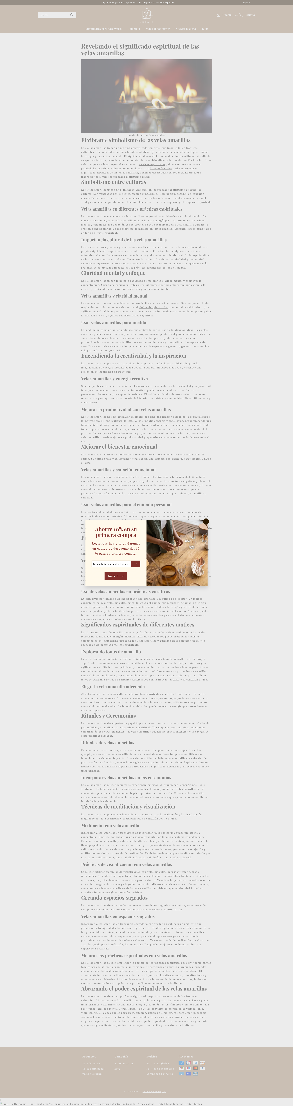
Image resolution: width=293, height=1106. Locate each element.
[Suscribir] (135, 564)
